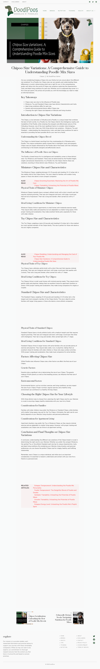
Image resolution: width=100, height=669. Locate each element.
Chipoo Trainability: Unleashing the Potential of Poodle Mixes (56, 185)
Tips (62, 642)
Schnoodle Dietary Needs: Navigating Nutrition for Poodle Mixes (63, 618)
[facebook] (89, 2)
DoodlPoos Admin (54, 76)
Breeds (52, 11)
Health (80, 11)
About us (89, 11)
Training (72, 11)
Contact (6, 1)
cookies (80, 645)
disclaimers (15, 1)
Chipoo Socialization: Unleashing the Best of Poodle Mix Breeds (37, 618)
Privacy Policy (82, 642)
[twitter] (93, 2)
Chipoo (42, 76)
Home (45, 11)
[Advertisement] (50, 241)
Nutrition (62, 11)
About (24, 1)
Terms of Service (83, 647)
